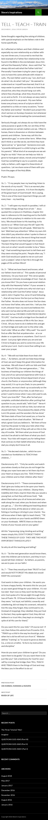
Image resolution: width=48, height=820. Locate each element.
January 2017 (7, 785)
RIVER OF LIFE (7, 694)
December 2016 (8, 790)
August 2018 (6, 776)
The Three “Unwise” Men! (11, 730)
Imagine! (5, 734)
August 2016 (6, 800)
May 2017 (5, 781)
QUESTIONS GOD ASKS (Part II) (14, 744)
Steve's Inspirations (11, 12)
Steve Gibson (22, 29)
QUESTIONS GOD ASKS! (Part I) (14, 749)
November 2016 (8, 795)
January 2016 (7, 805)
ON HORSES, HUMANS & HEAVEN (16, 684)
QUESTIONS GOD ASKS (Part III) (14, 739)
